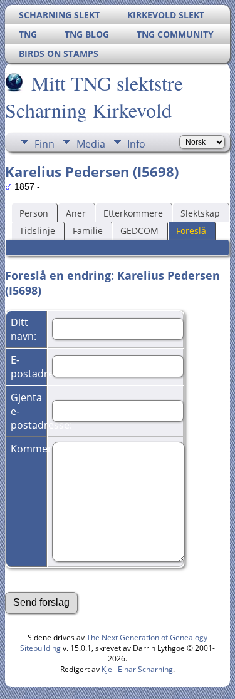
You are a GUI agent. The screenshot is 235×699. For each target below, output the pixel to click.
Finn (44, 144)
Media (90, 144)
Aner (76, 213)
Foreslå (191, 231)
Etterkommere (133, 213)
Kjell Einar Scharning (137, 669)
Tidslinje (37, 231)
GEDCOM (139, 231)
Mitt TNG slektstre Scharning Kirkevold (94, 96)
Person (33, 213)
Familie (88, 231)
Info (136, 144)
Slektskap (200, 213)
